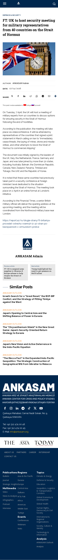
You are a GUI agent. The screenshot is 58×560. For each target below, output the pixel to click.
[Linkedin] (24, 96)
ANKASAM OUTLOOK (12, 293)
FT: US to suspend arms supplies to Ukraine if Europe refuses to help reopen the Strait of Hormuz (14, 273)
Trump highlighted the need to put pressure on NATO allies (41, 271)
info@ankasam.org (19, 431)
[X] (12, 96)
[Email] (49, 96)
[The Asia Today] (29, 442)
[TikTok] (29, 408)
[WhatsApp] (36, 96)
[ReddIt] (30, 96)
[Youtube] (41, 408)
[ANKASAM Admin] (29, 244)
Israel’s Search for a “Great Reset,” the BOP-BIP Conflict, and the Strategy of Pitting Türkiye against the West (28, 299)
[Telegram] (43, 96)
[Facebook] (18, 96)
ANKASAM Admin (21, 83)
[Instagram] (11, 408)
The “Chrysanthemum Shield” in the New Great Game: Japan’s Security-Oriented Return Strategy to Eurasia (28, 330)
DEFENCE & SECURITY (12, 15)
